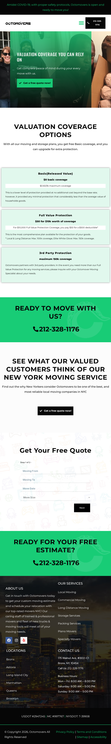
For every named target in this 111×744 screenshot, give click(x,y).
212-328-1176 (75, 668)
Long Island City (17, 675)
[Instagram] (16, 640)
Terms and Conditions (92, 731)
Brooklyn (12, 698)
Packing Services (69, 623)
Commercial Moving (71, 600)
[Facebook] (9, 640)
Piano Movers (67, 631)
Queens (11, 690)
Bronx (10, 659)
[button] (81, 23)
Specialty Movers (69, 639)
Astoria (11, 667)
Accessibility (98, 737)
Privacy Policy (65, 731)
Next (82, 508)
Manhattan (14, 682)
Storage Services (69, 615)
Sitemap (82, 737)
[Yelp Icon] (23, 640)
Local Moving (67, 592)
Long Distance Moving (73, 607)
